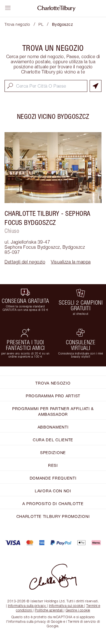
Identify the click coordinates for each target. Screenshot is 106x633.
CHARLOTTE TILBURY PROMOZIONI (53, 516)
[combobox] (46, 86)
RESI (53, 465)
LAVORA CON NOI (53, 490)
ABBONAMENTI (53, 427)
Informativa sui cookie (66, 606)
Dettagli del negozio (25, 261)
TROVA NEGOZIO (52, 383)
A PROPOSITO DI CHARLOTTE (53, 503)
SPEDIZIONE (53, 452)
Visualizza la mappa (71, 261)
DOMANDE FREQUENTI (53, 478)
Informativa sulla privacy (27, 606)
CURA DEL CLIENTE (53, 439)
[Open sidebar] (8, 8)
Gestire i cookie (78, 610)
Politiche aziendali (49, 610)
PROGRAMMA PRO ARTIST (53, 395)
